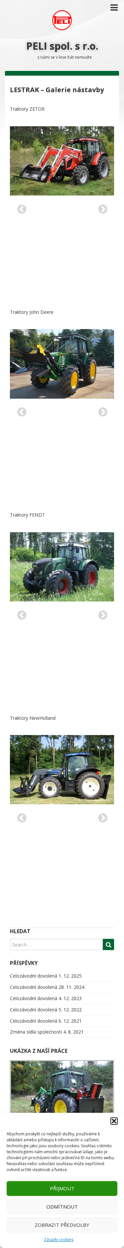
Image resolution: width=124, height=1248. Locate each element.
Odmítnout (62, 1206)
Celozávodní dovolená (33, 976)
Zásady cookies (58, 1239)
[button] (114, 1121)
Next (101, 207)
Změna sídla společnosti (36, 1032)
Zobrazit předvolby (62, 1224)
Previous (20, 207)
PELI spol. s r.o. (62, 46)
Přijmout (62, 1188)
